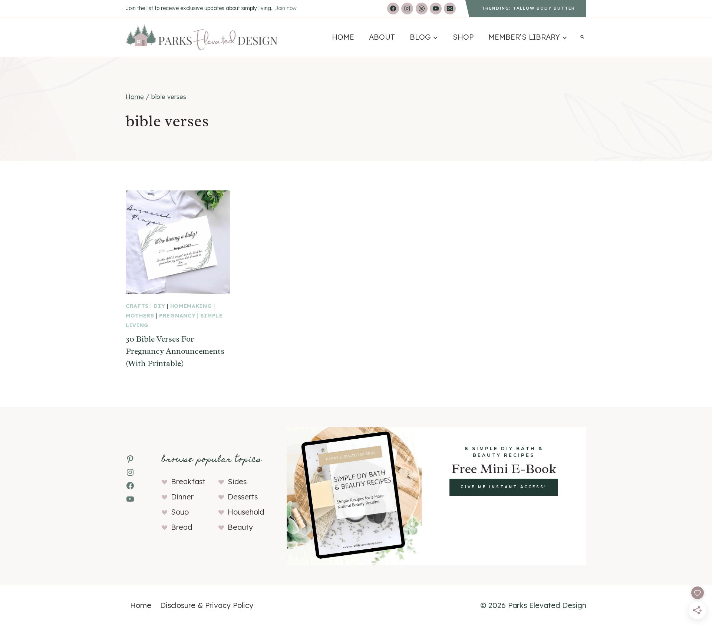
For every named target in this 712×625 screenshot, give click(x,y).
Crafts (137, 306)
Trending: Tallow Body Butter (528, 8)
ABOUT (382, 36)
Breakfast (188, 481)
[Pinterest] (422, 8)
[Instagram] (407, 8)
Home (140, 605)
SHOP (463, 36)
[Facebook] (393, 8)
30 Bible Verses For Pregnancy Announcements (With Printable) (175, 351)
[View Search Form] (582, 37)
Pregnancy (177, 315)
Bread (181, 527)
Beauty (240, 527)
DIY (159, 306)
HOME (343, 36)
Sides (237, 481)
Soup (180, 511)
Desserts (243, 496)
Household (246, 511)
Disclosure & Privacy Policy (206, 605)
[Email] (450, 8)
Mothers (140, 315)
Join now (286, 8)
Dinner (182, 496)
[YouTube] (436, 8)
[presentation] (178, 242)
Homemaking (191, 306)
